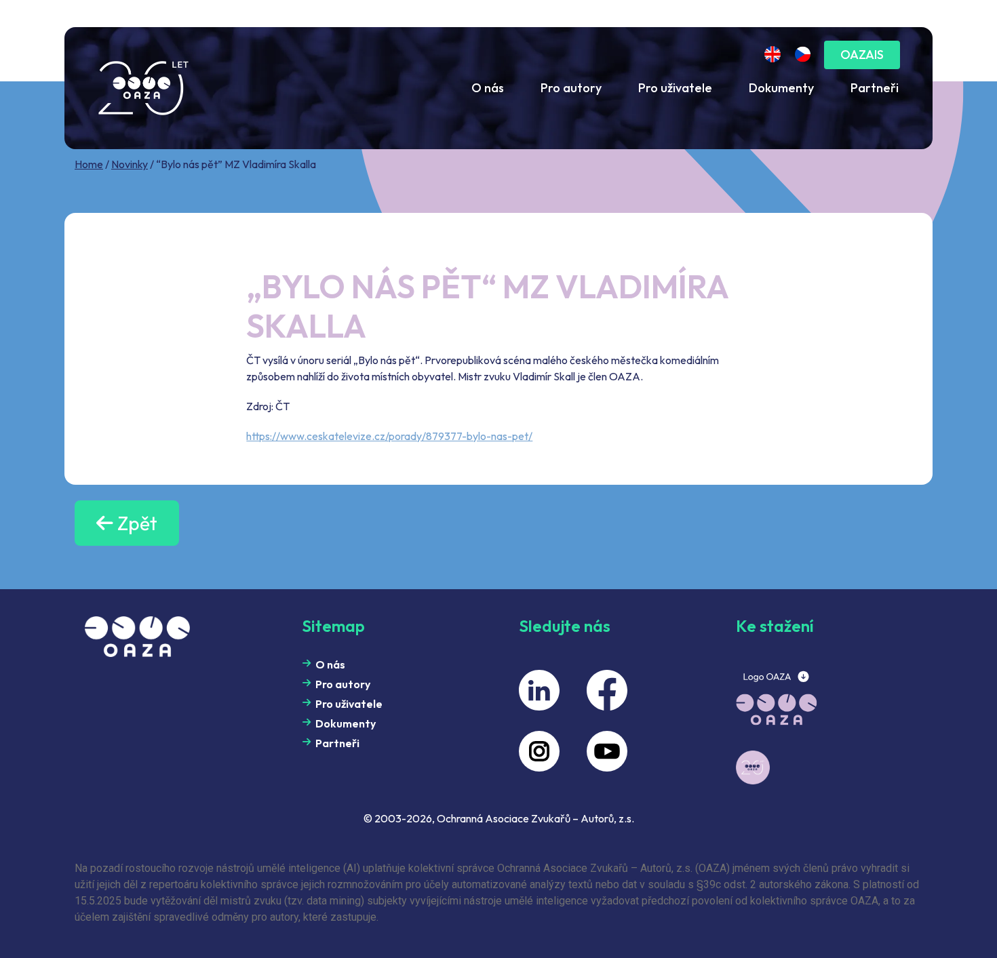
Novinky (129, 164)
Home (89, 164)
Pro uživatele (675, 88)
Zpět (135, 523)
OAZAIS (862, 54)
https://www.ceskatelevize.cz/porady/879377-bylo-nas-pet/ (389, 436)
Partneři (875, 88)
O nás (487, 88)
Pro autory (571, 88)
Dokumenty (781, 88)
